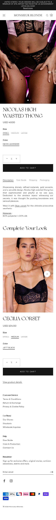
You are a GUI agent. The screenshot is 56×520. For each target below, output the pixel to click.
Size (5, 129)
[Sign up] (51, 472)
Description (8, 180)
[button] (9, 274)
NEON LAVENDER (11, 144)
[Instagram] (11, 481)
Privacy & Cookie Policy (13, 406)
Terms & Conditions (12, 399)
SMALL (6, 133)
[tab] (9, 180)
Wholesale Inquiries (12, 427)
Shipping (33, 180)
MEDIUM (15, 133)
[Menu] (4, 15)
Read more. (28, 8)
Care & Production (11, 444)
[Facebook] (4, 481)
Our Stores (8, 420)
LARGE (24, 133)
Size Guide (21, 180)
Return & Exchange (12, 403)
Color (5, 140)
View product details (12, 382)
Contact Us (8, 448)
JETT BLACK (9, 348)
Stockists (7, 423)
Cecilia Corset (21, 318)
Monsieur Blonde (16, 507)
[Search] (47, 16)
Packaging (44, 180)
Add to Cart (28, 168)
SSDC (12, 509)
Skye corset (20, 206)
